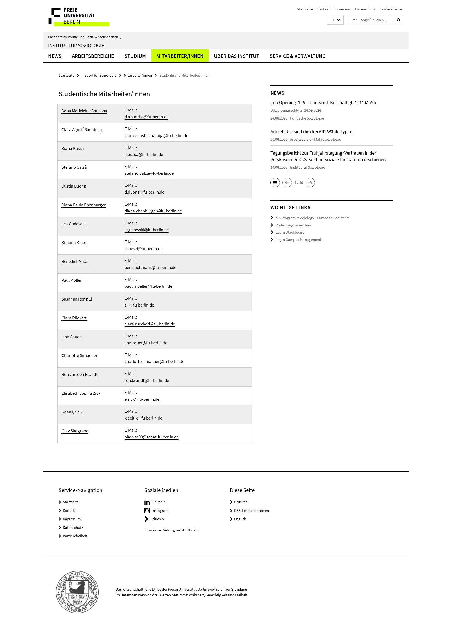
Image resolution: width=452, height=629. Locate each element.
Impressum (342, 9)
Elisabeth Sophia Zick (80, 393)
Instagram (160, 510)
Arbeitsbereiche (93, 56)
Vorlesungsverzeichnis (294, 225)
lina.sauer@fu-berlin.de (146, 342)
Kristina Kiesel (74, 242)
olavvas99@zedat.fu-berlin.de (152, 437)
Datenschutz (365, 9)
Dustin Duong (73, 186)
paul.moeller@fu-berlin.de (148, 286)
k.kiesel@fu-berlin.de (143, 248)
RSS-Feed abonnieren (251, 510)
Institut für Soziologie (76, 45)
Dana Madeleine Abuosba (84, 111)
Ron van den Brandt (79, 374)
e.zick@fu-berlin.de (142, 399)
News (54, 56)
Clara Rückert (74, 318)
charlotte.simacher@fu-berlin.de (154, 361)
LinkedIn (159, 501)
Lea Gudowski (74, 223)
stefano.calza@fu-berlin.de (149, 173)
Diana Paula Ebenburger (83, 205)
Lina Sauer (71, 336)
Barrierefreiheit (391, 9)
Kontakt (323, 9)
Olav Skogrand (74, 431)
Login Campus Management (298, 239)
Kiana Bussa (72, 148)
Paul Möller (71, 280)
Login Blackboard (290, 232)
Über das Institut (236, 56)
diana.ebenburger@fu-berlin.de (153, 211)
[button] (335, 20)
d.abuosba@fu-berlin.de (146, 117)
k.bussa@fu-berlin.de (144, 154)
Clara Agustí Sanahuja (81, 129)
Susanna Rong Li (76, 299)
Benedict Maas (74, 261)
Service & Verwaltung (298, 56)
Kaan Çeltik (71, 412)
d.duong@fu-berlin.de (144, 192)
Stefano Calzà (74, 167)
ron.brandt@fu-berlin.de (147, 380)
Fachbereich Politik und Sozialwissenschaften (85, 37)
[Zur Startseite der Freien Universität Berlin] (87, 15)
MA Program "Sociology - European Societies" (313, 217)
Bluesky (158, 518)
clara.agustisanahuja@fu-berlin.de (156, 135)
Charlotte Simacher (79, 355)
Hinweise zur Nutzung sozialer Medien (170, 530)
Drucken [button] (240, 501)
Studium (135, 56)
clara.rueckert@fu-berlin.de (150, 324)
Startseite (305, 9)
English (240, 518)
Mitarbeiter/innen (180, 56)
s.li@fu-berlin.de (139, 305)
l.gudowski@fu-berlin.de (147, 230)
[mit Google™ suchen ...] (399, 20)
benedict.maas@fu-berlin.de (150, 267)
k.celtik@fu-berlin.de (143, 418)
